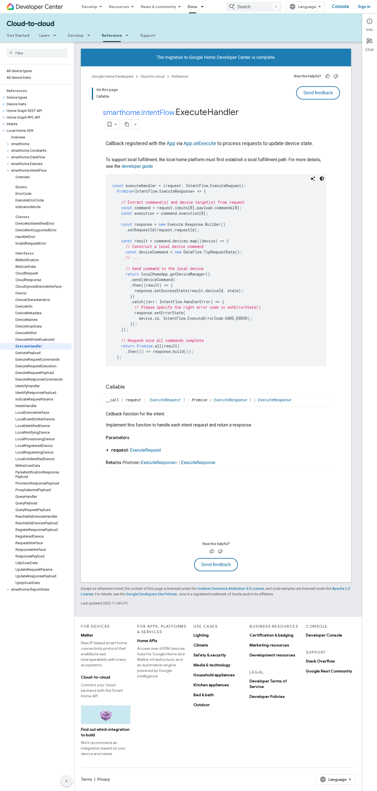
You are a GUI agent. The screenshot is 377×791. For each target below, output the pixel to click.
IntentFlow (157, 112)
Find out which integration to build (105, 732)
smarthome (121, 112)
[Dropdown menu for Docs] (204, 6)
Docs (192, 6)
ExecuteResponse (231, 400)
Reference (112, 35)
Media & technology (211, 664)
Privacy (103, 779)
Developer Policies (267, 696)
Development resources (272, 655)
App (171, 143)
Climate (200, 645)
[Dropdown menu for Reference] (128, 35)
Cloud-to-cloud (30, 24)
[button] (36, 97)
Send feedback (318, 92)
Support (147, 35)
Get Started (18, 35)
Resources (119, 6)
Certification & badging (271, 635)
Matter (87, 635)
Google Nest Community (329, 671)
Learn (44, 35)
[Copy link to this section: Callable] (130, 387)
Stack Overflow (320, 661)
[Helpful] (327, 76)
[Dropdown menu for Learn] (56, 35)
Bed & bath (203, 694)
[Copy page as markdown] (127, 124)
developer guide (137, 166)
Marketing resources (269, 645)
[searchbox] (37, 53)
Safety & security (209, 655)
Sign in (364, 6)
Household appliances (214, 674)
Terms (86, 779)
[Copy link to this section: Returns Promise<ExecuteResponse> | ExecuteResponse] (220, 462)
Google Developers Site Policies (151, 594)
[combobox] (254, 7)
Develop (89, 6)
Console (340, 6)
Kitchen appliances (211, 684)
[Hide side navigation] (66, 781)
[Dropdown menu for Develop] (90, 35)
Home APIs (147, 640)
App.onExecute (200, 143)
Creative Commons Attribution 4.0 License (230, 588)
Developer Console (324, 635)
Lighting (201, 635)
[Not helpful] (336, 76)
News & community (158, 6)
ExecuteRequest (166, 400)
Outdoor (201, 704)
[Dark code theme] (321, 178)
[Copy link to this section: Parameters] (134, 437)
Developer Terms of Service (268, 684)
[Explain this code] (313, 178)
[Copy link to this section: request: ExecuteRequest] (166, 450)
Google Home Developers (112, 76)
